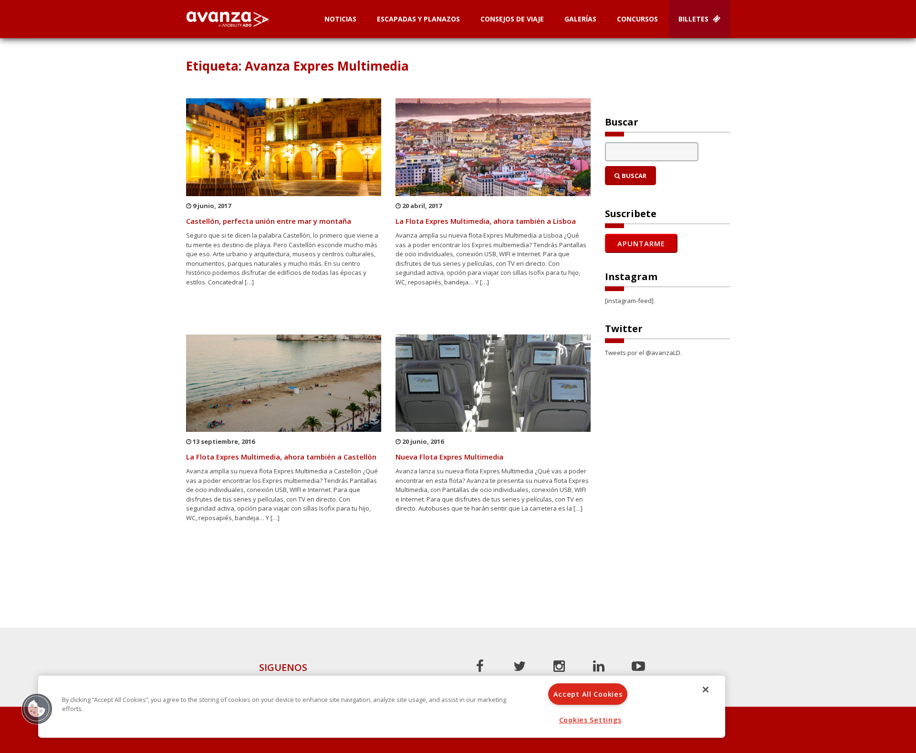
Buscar (633, 175)
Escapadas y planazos (418, 18)
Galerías (580, 18)
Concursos (637, 18)
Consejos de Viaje (512, 18)
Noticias (340, 18)
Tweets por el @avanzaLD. (643, 352)
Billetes (694, 18)
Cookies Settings (590, 719)
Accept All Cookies (588, 694)
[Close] (705, 689)
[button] (36, 708)
